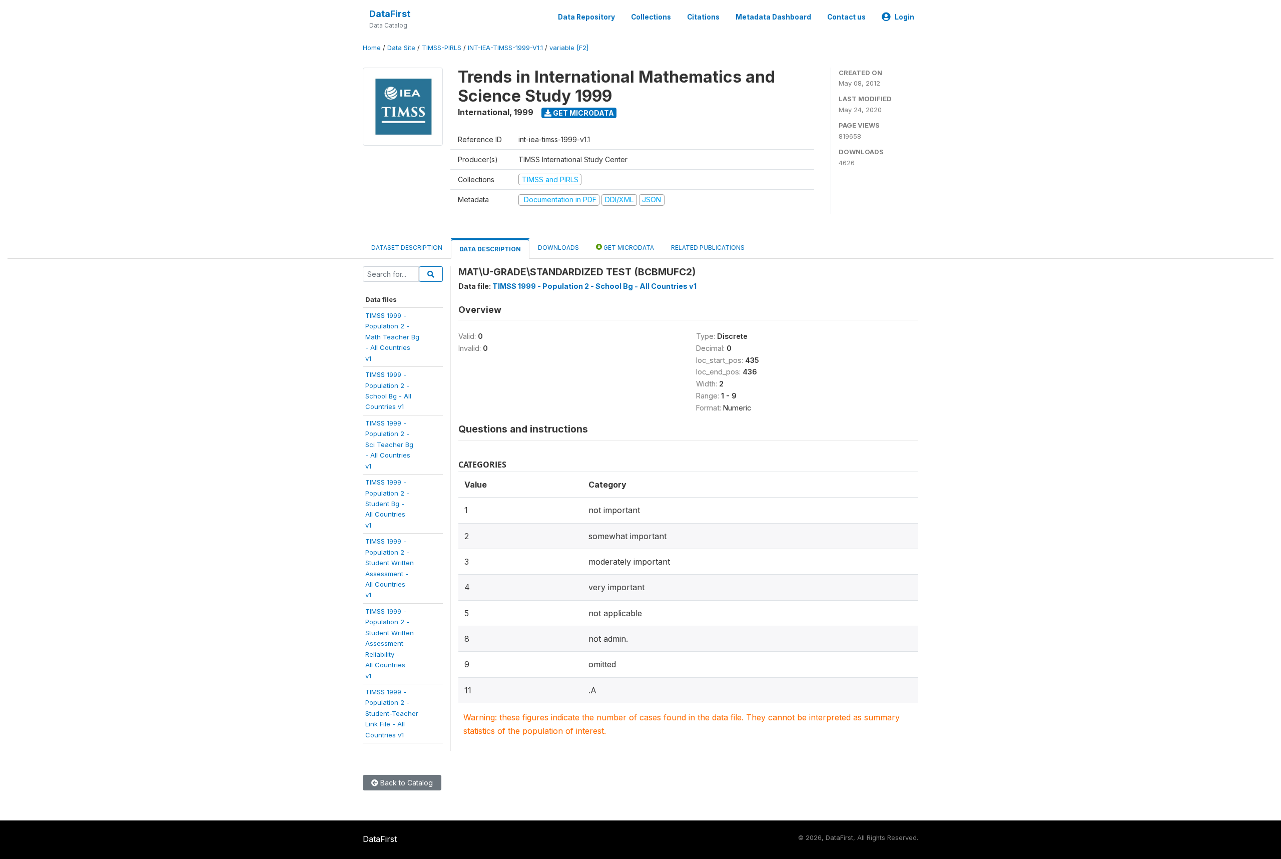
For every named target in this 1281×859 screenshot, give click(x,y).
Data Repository (586, 17)
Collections (651, 17)
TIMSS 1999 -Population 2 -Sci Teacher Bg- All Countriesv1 (389, 444)
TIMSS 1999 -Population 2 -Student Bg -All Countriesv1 (387, 503)
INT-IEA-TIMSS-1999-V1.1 (505, 48)
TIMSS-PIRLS (441, 48)
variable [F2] (568, 48)
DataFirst (389, 14)
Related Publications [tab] (708, 247)
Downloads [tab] (558, 247)
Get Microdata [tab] (628, 247)
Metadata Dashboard (773, 17)
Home (372, 48)
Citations (703, 17)
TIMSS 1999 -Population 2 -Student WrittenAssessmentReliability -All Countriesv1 (389, 643)
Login (904, 17)
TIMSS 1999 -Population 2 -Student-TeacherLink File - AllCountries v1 (391, 713)
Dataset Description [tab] (406, 247)
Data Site (401, 48)
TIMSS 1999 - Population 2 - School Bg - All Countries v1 (594, 286)
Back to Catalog (405, 782)
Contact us (846, 17)
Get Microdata (582, 113)
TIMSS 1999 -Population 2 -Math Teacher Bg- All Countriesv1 (392, 336)
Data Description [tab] (490, 249)
